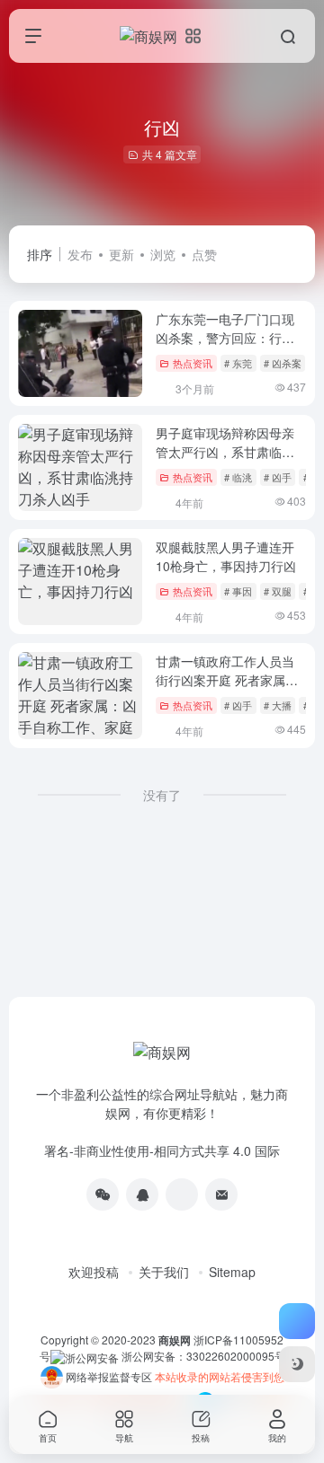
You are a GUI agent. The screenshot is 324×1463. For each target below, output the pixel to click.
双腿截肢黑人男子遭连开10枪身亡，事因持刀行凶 (226, 556)
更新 (121, 254)
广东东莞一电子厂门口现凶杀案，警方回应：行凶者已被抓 (225, 338)
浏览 (163, 254)
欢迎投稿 (93, 1272)
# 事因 (238, 591)
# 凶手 (278, 477)
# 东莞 (238, 363)
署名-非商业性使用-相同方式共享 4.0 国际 (162, 1150)
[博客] (182, 1194)
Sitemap (232, 1272)
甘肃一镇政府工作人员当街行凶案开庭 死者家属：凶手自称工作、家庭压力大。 (227, 689)
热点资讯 (192, 363)
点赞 (204, 254)
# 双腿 (278, 591)
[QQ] (142, 1194)
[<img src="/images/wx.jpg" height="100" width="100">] (102, 1194)
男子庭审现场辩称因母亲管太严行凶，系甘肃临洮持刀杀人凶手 (225, 452)
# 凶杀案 (283, 363)
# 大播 (278, 705)
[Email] (221, 1194)
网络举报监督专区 (109, 1376)
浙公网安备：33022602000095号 (203, 1355)
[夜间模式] (297, 1364)
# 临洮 (238, 477)
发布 (80, 254)
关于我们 (164, 1272)
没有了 (162, 795)
